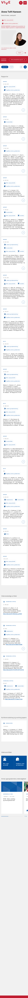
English (19, 52)
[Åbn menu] (25, 3)
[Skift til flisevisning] (21, 67)
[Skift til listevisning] (25, 67)
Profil (11, 67)
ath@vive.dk (3, 60)
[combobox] (18, 59)
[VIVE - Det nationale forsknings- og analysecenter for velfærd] (5, 3)
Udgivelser (4, 67)
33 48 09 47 (3, 58)
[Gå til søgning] (21, 3)
